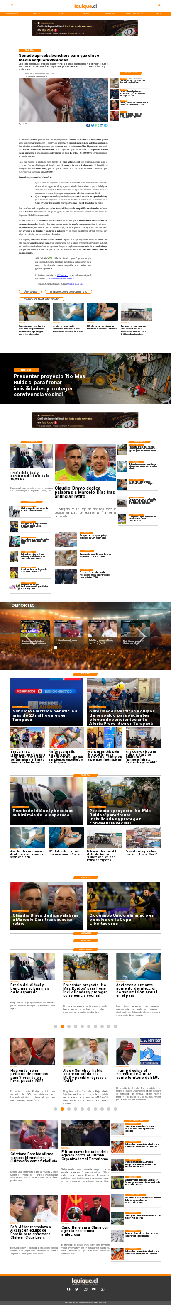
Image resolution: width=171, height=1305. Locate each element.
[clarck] (14, 511)
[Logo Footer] (84, 1285)
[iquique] (85, 11)
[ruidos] (122, 449)
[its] (122, 466)
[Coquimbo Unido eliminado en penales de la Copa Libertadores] (122, 519)
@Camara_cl (62, 275)
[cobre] (117, 1147)
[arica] (122, 502)
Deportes (27, 621)
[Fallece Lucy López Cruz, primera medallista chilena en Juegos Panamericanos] (14, 556)
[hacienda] (115, 116)
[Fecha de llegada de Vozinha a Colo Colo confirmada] (14, 572)
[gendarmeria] (117, 1182)
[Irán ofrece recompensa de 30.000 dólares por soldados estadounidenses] (117, 1200)
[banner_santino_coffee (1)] (85, 36)
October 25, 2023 (75, 284)
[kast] (117, 1165)
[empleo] (115, 94)
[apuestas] (14, 542)
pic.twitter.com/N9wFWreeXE (61, 278)
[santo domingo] (14, 587)
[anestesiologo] (117, 1129)
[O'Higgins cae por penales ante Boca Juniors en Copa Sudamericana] (14, 526)
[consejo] (115, 105)
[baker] (117, 1218)
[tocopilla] (115, 83)
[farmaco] (122, 484)
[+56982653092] (102, 1291)
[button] (30, 292)
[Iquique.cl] (12, 6)
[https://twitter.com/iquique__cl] (76, 1291)
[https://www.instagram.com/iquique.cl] (85, 1291)
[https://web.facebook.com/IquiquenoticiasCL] (68, 1291)
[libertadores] (117, 1236)
